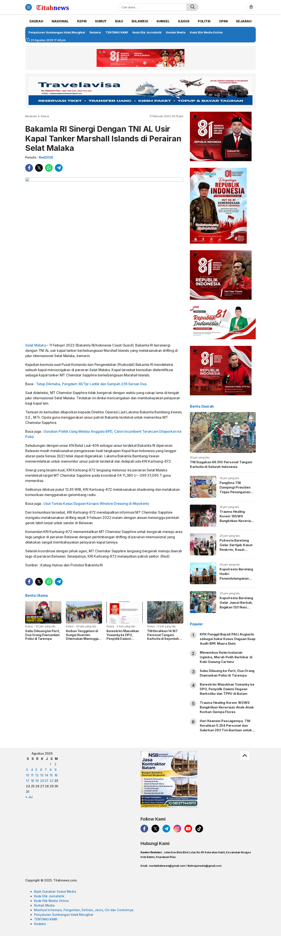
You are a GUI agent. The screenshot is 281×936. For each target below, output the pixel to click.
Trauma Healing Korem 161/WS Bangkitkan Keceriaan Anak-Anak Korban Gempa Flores (237, 520)
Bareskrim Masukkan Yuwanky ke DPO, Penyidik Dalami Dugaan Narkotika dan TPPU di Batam (123, 638)
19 (37, 781)
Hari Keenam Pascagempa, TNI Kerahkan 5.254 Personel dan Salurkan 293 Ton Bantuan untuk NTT (226, 728)
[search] (192, 7)
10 (27, 775)
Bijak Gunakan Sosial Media (55, 891)
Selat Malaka (35, 345)
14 (46, 775)
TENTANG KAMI (45, 919)
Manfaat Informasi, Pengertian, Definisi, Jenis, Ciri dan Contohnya (83, 910)
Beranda (31, 116)
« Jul (29, 797)
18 (32, 781)
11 (32, 775)
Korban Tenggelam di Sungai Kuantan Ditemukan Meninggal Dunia (82, 636)
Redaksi (40, 924)
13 (41, 775)
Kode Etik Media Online (51, 901)
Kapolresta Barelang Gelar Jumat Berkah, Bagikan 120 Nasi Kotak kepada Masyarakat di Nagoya (236, 609)
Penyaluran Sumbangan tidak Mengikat (63, 914)
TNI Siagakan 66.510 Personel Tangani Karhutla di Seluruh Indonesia (221, 464)
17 (27, 781)
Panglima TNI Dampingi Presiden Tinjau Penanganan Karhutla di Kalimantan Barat (235, 492)
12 (37, 775)
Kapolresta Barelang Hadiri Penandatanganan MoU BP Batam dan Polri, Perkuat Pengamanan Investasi (236, 583)
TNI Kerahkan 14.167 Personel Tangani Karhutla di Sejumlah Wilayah (163, 636)
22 (52, 781)
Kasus (45, 116)
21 (46, 781)
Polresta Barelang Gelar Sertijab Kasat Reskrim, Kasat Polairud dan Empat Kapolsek (236, 549)
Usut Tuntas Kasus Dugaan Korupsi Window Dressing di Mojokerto (96, 503)
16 (56, 775)
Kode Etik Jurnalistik (49, 896)
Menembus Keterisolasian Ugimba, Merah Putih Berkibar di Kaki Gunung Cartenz (226, 657)
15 (51, 775)
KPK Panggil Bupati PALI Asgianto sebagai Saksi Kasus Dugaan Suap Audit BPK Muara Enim (228, 639)
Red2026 (46, 157)
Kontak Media (44, 905)
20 (42, 781)
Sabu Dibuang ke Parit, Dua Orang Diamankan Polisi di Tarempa (42, 634)
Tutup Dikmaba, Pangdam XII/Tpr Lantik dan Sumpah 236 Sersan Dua (91, 384)
